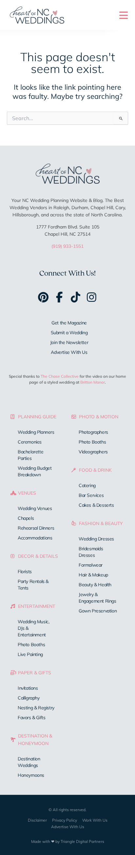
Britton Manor (92, 382)
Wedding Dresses (96, 539)
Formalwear (91, 565)
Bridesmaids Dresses (91, 552)
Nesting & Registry (36, 708)
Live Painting (30, 654)
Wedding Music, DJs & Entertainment (33, 628)
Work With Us (94, 820)
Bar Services (91, 495)
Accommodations (35, 538)
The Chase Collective (60, 376)
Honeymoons (31, 775)
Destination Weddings (29, 762)
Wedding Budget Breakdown (34, 471)
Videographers (93, 452)
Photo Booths (31, 644)
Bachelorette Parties (30, 455)
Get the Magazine (69, 323)
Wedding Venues (35, 508)
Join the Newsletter (69, 342)
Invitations (28, 688)
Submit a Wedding (69, 333)
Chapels (26, 518)
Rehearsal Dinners (36, 528)
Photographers (93, 432)
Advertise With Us (69, 352)
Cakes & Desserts (96, 505)
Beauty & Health (95, 585)
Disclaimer (37, 820)
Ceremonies (30, 442)
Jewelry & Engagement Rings (97, 597)
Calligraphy (29, 698)
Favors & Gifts (31, 717)
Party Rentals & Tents (33, 584)
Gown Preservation (98, 611)
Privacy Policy (64, 820)
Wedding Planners (36, 432)
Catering (87, 485)
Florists (25, 571)
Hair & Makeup (93, 575)
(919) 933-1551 (67, 246)
